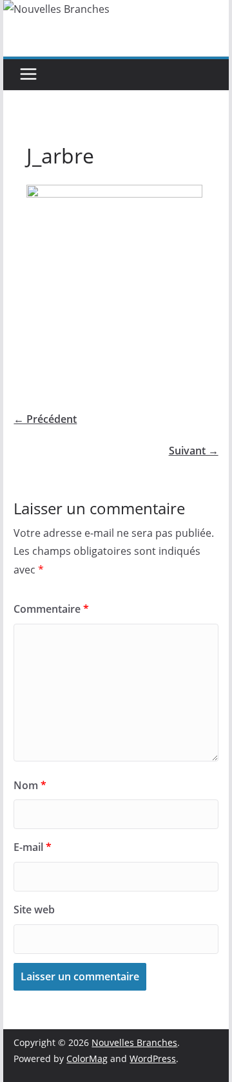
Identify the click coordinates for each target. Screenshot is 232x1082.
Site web (34, 909)
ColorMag (87, 1058)
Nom (30, 785)
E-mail (33, 847)
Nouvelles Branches (134, 1042)
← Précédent (45, 419)
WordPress (153, 1058)
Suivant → (193, 450)
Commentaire (51, 609)
